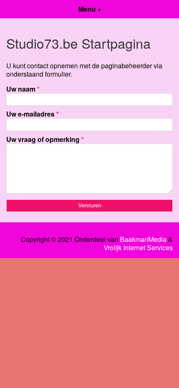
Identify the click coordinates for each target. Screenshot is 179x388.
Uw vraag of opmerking (45, 139)
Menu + (89, 9)
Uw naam (23, 89)
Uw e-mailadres (32, 114)
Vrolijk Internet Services (138, 248)
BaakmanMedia (143, 239)
